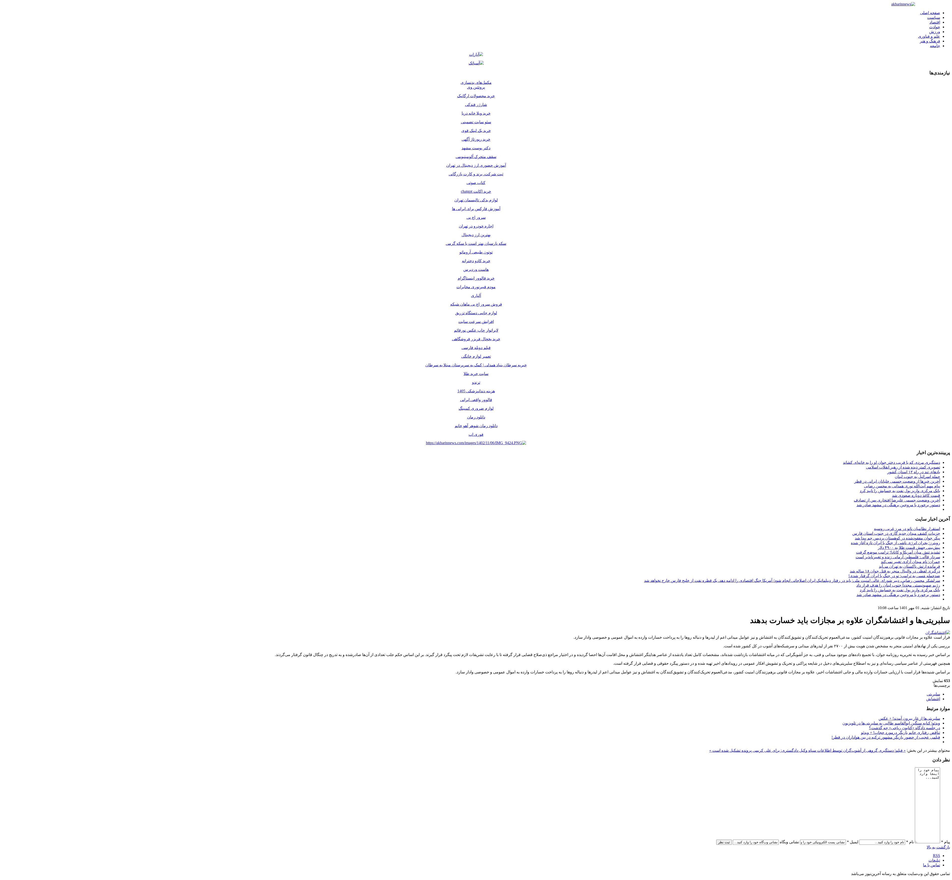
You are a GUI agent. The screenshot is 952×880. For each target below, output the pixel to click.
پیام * (945, 842)
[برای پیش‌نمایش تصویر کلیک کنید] (937, 632)
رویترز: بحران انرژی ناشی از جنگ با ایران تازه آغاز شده (895, 543)
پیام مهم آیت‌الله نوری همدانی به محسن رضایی (902, 486)
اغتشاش (933, 699)
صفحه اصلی (930, 13)
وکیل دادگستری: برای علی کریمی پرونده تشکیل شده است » (758, 750)
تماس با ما (931, 865)
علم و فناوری (929, 36)
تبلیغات (934, 860)
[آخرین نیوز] (903, 4)
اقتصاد (934, 22)
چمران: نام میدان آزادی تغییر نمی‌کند (910, 562)
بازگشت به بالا (938, 847)
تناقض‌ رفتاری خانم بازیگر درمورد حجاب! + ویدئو (900, 732)
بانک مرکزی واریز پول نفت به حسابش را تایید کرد (900, 491)
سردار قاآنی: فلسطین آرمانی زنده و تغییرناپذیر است (898, 557)
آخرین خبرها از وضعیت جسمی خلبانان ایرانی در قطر (897, 481)
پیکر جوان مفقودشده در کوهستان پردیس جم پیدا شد (897, 538)
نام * (910, 842)
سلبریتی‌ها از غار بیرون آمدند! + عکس (909, 718)
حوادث (934, 27)
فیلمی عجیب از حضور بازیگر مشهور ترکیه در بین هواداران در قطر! (886, 737)
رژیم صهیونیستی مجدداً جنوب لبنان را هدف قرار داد (898, 585)
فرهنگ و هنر (930, 41)
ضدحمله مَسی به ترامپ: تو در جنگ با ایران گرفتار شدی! (894, 576)
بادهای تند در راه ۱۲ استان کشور (913, 472)
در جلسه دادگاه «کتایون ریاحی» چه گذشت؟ (904, 728)
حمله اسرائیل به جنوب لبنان (917, 476)
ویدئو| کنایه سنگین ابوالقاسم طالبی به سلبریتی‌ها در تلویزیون (891, 723)
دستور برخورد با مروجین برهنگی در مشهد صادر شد (898, 505)
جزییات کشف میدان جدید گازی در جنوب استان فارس (896, 533)
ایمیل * (852, 842)
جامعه (935, 46)
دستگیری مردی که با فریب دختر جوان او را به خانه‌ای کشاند (891, 462)
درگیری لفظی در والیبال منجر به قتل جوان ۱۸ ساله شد (895, 571)
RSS (936, 855)
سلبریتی (933, 694)
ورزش (934, 32)
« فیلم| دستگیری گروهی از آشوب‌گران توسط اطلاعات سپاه (856, 750)
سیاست (933, 17)
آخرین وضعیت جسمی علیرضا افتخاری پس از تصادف (897, 500)
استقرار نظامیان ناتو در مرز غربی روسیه (907, 529)
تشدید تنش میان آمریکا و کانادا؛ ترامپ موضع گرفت (898, 552)
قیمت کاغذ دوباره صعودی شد (916, 495)
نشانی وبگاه (789, 842)
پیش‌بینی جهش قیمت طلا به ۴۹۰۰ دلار (909, 547)
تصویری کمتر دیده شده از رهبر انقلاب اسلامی (903, 467)
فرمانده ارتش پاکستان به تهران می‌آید (909, 566)
